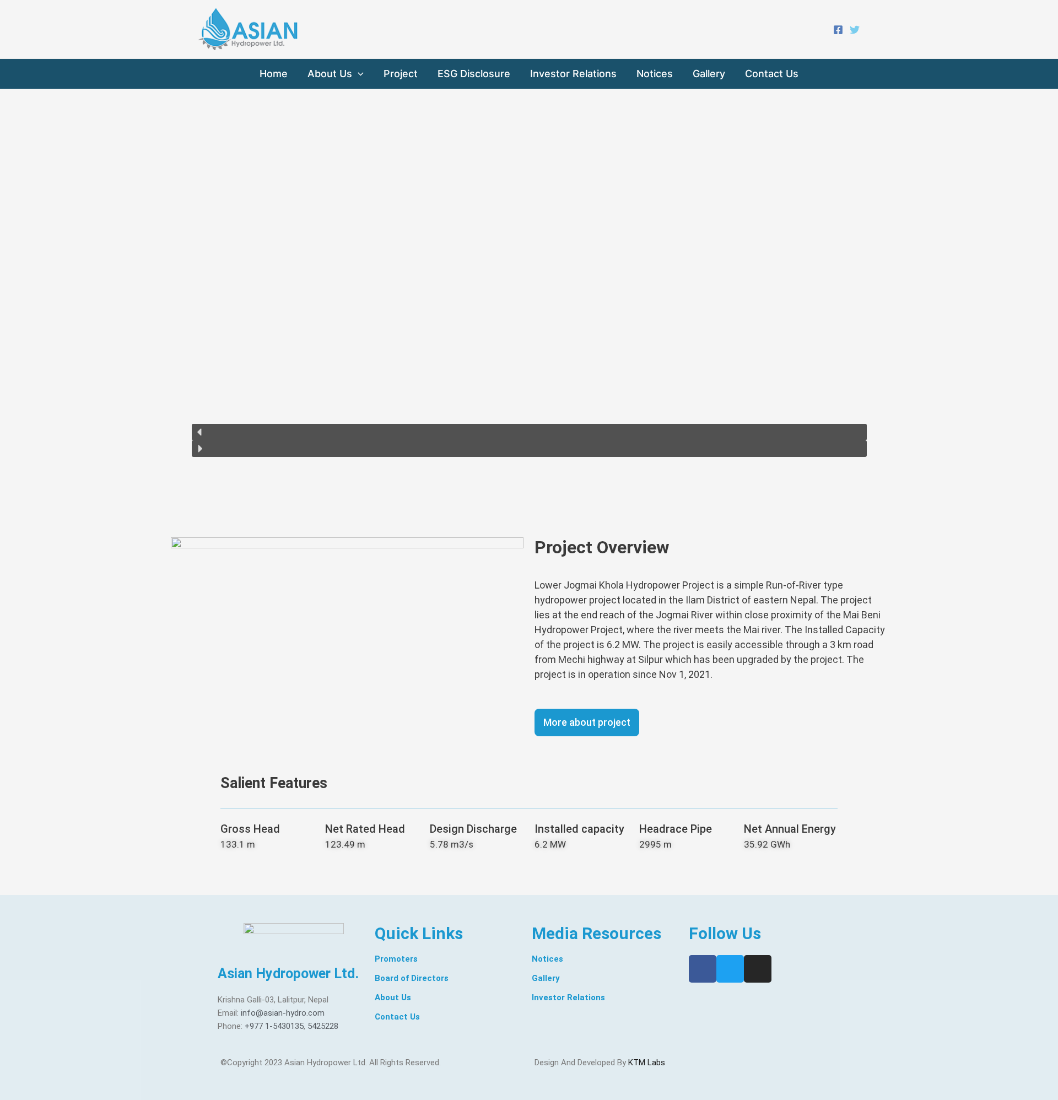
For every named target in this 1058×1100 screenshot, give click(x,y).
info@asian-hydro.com (283, 1013)
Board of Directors (412, 978)
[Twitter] (855, 30)
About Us (329, 73)
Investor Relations (573, 73)
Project (401, 73)
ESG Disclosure (474, 73)
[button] (529, 432)
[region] (529, 284)
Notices (654, 73)
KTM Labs (646, 1062)
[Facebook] (838, 30)
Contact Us (771, 73)
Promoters (396, 959)
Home (274, 73)
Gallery (709, 73)
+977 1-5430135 (274, 1026)
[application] (358, 74)
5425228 (322, 1026)
